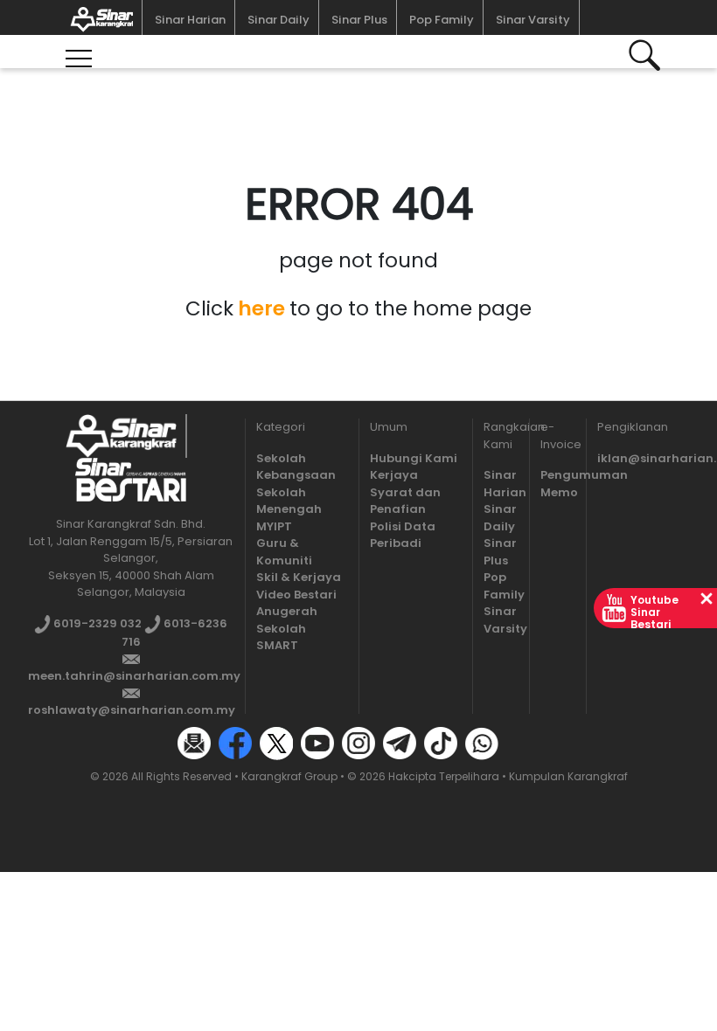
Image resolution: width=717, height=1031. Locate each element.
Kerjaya (394, 475)
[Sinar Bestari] (98, 17)
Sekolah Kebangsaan (296, 467)
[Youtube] (317, 743)
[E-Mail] (194, 743)
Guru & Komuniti (284, 552)
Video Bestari (296, 594)
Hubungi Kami (413, 458)
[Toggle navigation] (78, 49)
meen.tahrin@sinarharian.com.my (134, 676)
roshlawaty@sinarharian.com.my (131, 710)
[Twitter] (276, 743)
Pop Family (441, 19)
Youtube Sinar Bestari (654, 612)
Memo (559, 492)
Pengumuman (584, 475)
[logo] (121, 435)
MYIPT (274, 526)
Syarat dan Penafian (405, 501)
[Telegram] (399, 743)
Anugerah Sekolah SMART (286, 628)
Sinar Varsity (533, 19)
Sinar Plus (359, 19)
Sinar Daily (278, 19)
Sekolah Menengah (289, 501)
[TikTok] (440, 743)
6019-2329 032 (96, 623)
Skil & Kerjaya (298, 577)
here (261, 308)
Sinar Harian (190, 19)
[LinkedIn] (523, 743)
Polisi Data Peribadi (402, 535)
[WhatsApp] (482, 743)
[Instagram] (358, 743)
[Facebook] (235, 743)
